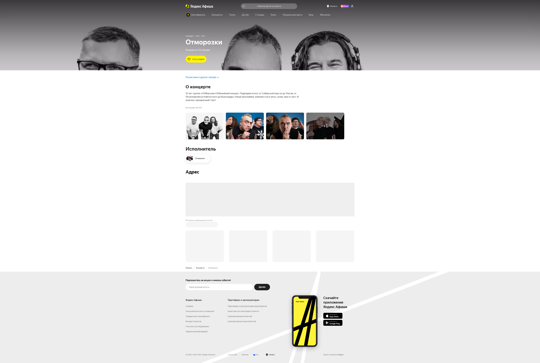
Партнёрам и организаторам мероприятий (247, 306)
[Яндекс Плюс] (345, 6)
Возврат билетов (193, 321)
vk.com (198, 107)
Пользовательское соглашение (200, 311)
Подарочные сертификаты (198, 316)
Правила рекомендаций (196, 331)
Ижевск (189, 268)
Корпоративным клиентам (240, 316)
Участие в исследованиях (197, 326)
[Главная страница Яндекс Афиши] (187, 6)
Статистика (232, 355)
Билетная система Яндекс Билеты (243, 311)
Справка (189, 306)
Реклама (245, 355)
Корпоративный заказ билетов (242, 321)
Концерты (200, 268)
